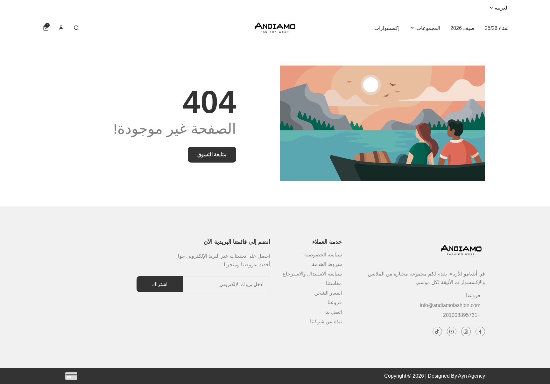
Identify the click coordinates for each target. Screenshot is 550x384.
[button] (76, 28)
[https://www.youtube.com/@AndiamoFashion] (452, 331)
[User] (61, 28)
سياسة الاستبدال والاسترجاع (312, 273)
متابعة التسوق (212, 154)
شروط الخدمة (327, 264)
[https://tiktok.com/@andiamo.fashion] (437, 331)
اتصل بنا (333, 312)
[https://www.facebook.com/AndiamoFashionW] (480, 331)
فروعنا (473, 295)
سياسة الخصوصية (323, 254)
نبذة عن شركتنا (326, 321)
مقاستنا (334, 283)
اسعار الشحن (328, 293)
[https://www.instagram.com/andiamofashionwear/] (466, 331)
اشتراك (159, 284)
